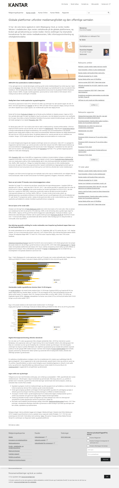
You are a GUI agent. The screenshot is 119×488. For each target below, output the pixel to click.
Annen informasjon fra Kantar (99, 446)
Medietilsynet (49, 128)
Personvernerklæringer (15, 468)
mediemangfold (13, 367)
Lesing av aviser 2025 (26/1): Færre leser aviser (91, 82)
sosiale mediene (15, 290)
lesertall (30, 105)
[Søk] (108, 13)
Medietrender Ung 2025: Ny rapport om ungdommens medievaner (90, 126)
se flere (93, 105)
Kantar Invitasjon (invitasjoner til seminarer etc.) (99, 442)
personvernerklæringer (28, 477)
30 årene (17, 88)
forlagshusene (26, 147)
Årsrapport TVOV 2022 (85, 155)
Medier (83, 39)
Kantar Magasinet (95, 438)
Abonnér (105, 459)
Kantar (45, 249)
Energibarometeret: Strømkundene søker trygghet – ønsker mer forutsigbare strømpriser (93, 122)
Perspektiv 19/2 (33, 120)
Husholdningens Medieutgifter (64, 159)
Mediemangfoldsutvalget (56, 401)
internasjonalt (64, 245)
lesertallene (43, 149)
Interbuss (81, 134)
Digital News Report (68, 128)
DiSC (42, 416)
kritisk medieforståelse (58, 349)
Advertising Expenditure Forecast (18, 243)
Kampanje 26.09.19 (57, 215)
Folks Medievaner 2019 (33, 209)
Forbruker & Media (26, 114)
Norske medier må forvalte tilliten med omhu (91, 73)
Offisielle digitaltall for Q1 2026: (87, 76)
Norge (73, 245)
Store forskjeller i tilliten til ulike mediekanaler (91, 70)
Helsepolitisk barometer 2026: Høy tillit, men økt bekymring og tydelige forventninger (92, 117)
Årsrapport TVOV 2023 (85, 147)
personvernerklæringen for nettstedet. (25, 482)
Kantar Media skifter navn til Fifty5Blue (89, 79)
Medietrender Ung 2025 (85, 131)
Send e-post (83, 54)
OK (107, 476)
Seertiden (25, 189)
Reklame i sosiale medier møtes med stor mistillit (92, 66)
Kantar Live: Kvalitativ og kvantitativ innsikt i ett (92, 183)
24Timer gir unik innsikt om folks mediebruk (91, 100)
